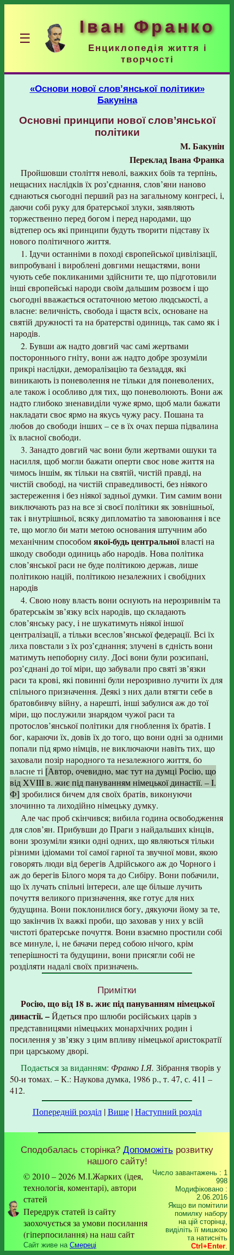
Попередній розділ (67, 1111)
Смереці (83, 1245)
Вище (118, 1111)
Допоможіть (148, 1149)
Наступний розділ (168, 1111)
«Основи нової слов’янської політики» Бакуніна (117, 94)
